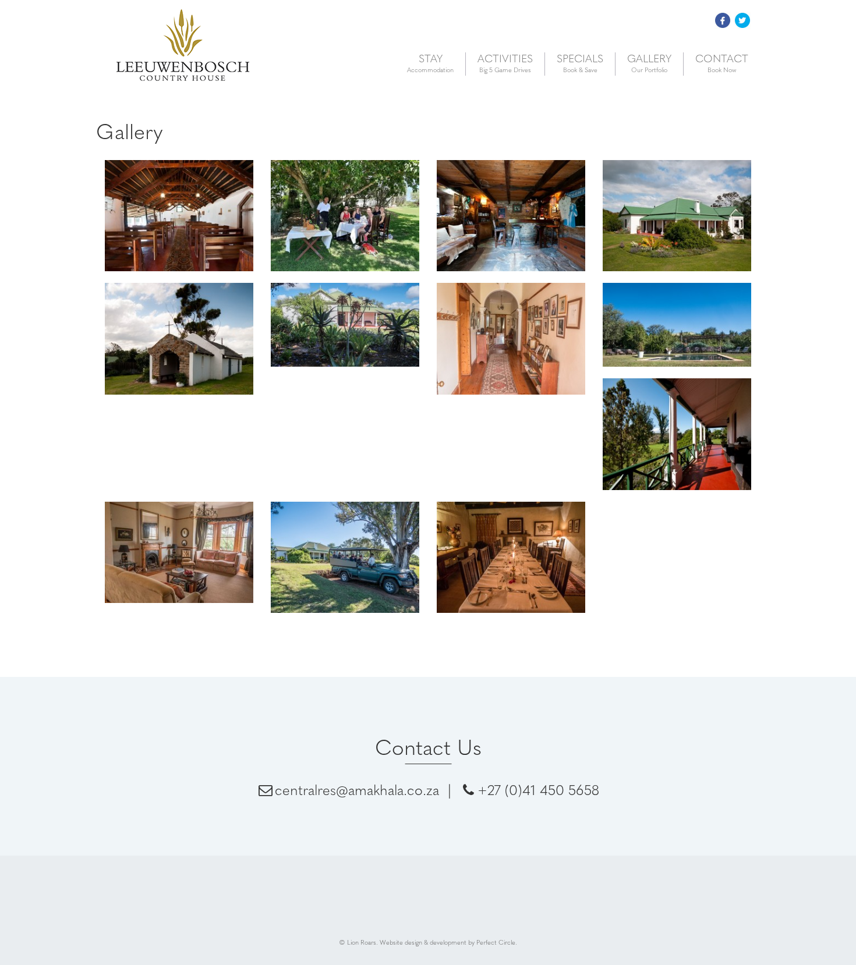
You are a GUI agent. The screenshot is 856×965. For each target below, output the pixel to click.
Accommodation (430, 63)
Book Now (721, 63)
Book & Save (580, 63)
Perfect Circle (495, 942)
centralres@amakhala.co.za (357, 789)
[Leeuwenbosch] (345, 221)
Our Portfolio (649, 63)
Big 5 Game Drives (505, 63)
